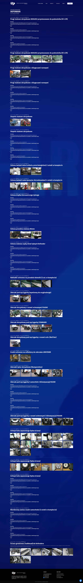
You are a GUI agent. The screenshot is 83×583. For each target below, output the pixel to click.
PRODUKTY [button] (51, 3)
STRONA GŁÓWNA (40, 3)
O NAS (46, 3)
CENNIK (63, 3)
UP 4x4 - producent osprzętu (44, 581)
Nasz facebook (47, 577)
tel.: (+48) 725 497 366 (46, 575)
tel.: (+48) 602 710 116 (46, 576)
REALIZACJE (58, 3)
